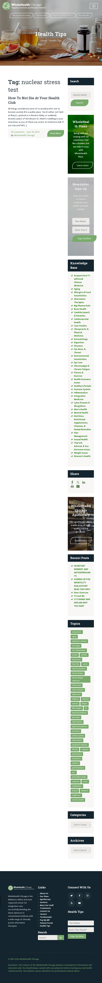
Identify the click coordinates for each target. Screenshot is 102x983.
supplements (77, 786)
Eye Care (78, 363)
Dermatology (81, 339)
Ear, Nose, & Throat (80, 350)
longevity (84, 749)
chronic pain (76, 685)
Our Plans (44, 896)
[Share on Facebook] (73, 482)
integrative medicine (79, 744)
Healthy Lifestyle (82, 386)
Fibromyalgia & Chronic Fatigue (82, 367)
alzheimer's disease (79, 641)
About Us (44, 893)
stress (85, 781)
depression (76, 694)
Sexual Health (81, 439)
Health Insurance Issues (82, 381)
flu (86, 708)
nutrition (75, 763)
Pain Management (80, 434)
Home (43, 40)
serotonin (75, 781)
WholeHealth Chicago (24, 135)
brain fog (75, 664)
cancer (85, 664)
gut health (76, 717)
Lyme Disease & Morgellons (82, 404)
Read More (55, 133)
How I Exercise (81, 593)
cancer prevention (78, 668)
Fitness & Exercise (78, 374)
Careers (43, 914)
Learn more (82, 165)
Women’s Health (82, 456)
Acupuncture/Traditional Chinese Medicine (82, 281)
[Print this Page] (73, 486)
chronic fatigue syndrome (77, 679)
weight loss (76, 795)
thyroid (74, 790)
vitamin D (84, 790)
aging (74, 636)
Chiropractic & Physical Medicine (81, 332)
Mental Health (81, 413)
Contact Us (45, 911)
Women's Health (78, 799)
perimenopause (78, 767)
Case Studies (80, 326)
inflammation (77, 740)
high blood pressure (79, 726)
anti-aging (76, 645)
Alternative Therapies (79, 300)
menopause (76, 758)
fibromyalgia (76, 708)
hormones (76, 731)
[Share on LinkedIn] (85, 482)
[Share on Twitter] (79, 482)
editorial (85, 699)
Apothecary (81, 540)
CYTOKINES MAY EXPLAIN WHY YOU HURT (82, 603)
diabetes (75, 699)
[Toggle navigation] (94, 6)
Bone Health (80, 309)
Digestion (79, 342)
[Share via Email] (79, 486)
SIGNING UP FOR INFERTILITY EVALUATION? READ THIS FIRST (82, 584)
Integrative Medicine (79, 397)
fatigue (84, 703)
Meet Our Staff (46, 905)
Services (44, 902)
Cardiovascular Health (81, 320)
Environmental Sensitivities (81, 357)
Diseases (78, 346)
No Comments (18, 132)
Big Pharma (76, 659)
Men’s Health (80, 409)
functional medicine (79, 712)
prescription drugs (79, 776)
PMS (73, 772)
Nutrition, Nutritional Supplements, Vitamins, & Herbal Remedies (82, 422)
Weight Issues (81, 453)
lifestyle (75, 749)
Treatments (45, 908)
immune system (78, 735)
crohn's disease (77, 689)
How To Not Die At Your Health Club (34, 100)
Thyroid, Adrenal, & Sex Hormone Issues (82, 446)
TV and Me (79, 596)
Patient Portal (46, 923)
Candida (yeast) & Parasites (82, 314)
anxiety (74, 654)
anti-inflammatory (78, 650)
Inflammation (81, 393)
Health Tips (45, 926)
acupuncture (76, 632)
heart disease (77, 721)
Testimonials (46, 917)
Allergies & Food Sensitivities (82, 294)
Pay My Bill (44, 920)
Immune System (82, 389)
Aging (77, 289)
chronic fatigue (77, 673)
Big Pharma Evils (82, 306)
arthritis (84, 654)
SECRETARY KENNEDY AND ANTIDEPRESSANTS (82, 571)
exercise (75, 703)
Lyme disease (77, 754)
